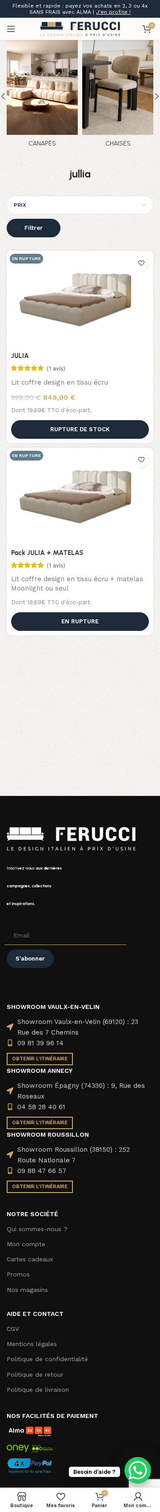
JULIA (20, 356)
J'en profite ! (113, 12)
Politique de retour (35, 1374)
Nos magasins (27, 1289)
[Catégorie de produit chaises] (117, 96)
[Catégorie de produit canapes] (42, 96)
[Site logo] (80, 28)
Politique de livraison (38, 1389)
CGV (13, 1328)
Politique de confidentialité (47, 1358)
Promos (18, 1274)
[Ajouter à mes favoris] (141, 263)
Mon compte (26, 1244)
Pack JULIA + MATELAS (47, 553)
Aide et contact (35, 1313)
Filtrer (33, 227)
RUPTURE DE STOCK (80, 429)
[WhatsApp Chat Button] (137, 1470)
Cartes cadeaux (30, 1259)
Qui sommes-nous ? (37, 1228)
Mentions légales (32, 1343)
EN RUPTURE (80, 621)
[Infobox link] (80, 886)
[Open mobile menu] (11, 29)
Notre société (32, 1213)
